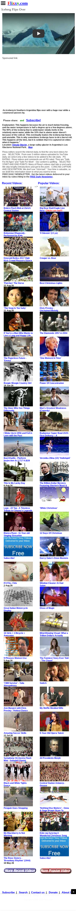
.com (18, 3)
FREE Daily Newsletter (41, 177)
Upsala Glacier (19, 145)
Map (30, 147)
